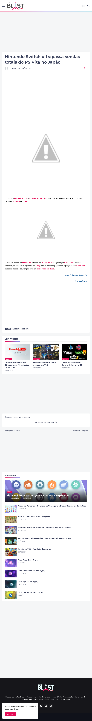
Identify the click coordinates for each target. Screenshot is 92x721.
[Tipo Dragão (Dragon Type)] (11, 595)
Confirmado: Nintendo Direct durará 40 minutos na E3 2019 (17, 365)
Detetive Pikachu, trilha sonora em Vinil (44, 363)
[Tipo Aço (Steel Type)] (11, 584)
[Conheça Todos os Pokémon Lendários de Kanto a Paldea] (11, 530)
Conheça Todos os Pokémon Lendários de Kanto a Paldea (44, 527)
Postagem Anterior (12, 431)
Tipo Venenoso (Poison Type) (31, 571)
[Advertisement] (46, 32)
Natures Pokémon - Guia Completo (34, 517)
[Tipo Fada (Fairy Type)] (11, 563)
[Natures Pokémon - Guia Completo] (11, 519)
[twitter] (46, 706)
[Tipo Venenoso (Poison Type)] (11, 573)
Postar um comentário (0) (46, 422)
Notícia (24, 329)
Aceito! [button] (10, 714)
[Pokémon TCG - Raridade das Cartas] (11, 552)
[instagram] (51, 706)
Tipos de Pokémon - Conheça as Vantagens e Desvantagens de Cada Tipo (52, 506)
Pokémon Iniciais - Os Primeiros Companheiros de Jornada (44, 538)
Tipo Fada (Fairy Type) (28, 560)
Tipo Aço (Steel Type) (28, 581)
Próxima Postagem (80, 431)
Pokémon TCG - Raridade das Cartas (34, 549)
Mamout (15, 329)
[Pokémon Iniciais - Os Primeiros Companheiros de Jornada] (11, 541)
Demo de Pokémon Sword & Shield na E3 (72, 363)
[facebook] (41, 706)
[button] (3, 6)
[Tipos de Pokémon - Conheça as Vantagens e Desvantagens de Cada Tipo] (11, 509)
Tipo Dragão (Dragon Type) (30, 592)
